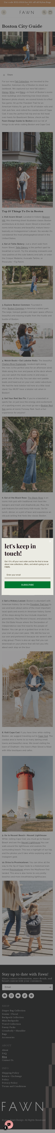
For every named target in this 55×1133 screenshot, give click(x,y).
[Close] (50, 541)
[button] (5, 1127)
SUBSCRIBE (27, 584)
